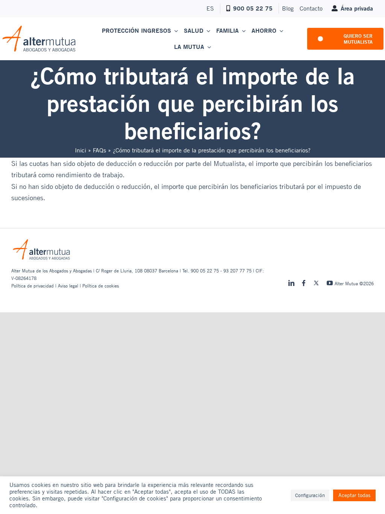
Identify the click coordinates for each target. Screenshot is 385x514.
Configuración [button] (310, 495)
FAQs (99, 150)
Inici (80, 150)
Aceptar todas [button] (354, 495)
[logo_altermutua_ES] (39, 28)
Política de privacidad (32, 286)
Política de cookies (100, 286)
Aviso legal (68, 286)
